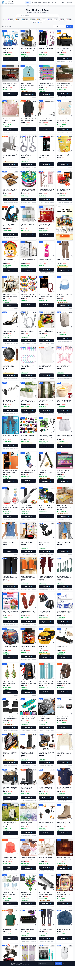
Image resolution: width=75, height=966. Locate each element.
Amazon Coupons (36, 2)
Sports (50, 19)
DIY (44, 19)
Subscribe (58, 963)
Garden (33, 19)
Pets (39, 19)
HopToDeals (9, 2)
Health (69, 19)
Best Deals (61, 2)
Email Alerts (69, 2)
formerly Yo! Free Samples (9, 3)
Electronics (25, 19)
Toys (56, 19)
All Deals (28, 2)
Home (18, 19)
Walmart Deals (46, 2)
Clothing (11, 19)
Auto (35, 22)
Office (41, 22)
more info (47, 5)
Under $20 (54, 2)
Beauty (62, 19)
